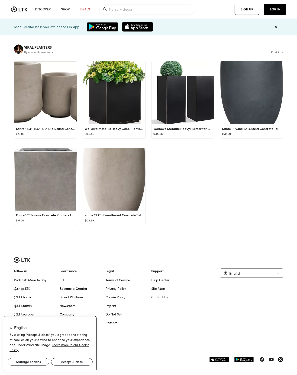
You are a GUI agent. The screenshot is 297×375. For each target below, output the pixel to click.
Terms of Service (118, 280)
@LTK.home (22, 297)
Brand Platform (71, 297)
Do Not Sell (114, 314)
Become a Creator (73, 289)
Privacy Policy (116, 289)
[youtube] (271, 359)
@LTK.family (23, 306)
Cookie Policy (115, 297)
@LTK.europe (24, 314)
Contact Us (159, 297)
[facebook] (262, 359)
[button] (251, 273)
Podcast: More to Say (30, 280)
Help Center (160, 280)
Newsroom (67, 306)
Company (67, 314)
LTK (62, 280)
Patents (111, 323)
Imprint (111, 306)
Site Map (158, 289)
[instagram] (280, 359)
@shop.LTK (22, 289)
